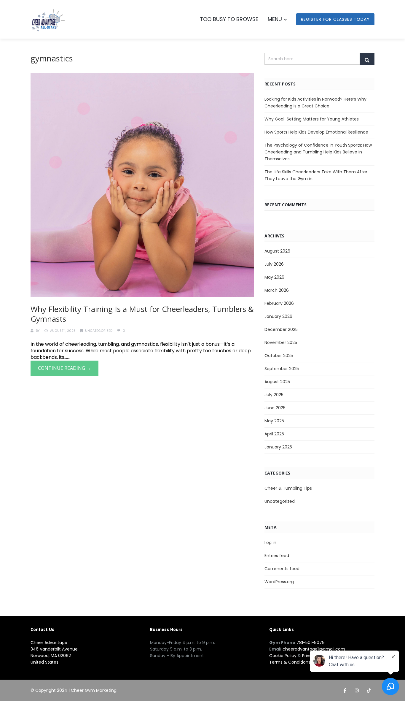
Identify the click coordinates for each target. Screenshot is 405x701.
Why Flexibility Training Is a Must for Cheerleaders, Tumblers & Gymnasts (142, 314)
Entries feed (276, 556)
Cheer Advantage (49, 643)
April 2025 (274, 434)
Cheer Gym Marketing (94, 690)
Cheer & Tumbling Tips (288, 488)
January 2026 (278, 316)
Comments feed (281, 569)
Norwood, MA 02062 (51, 656)
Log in (270, 542)
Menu (275, 19)
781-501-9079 (310, 643)
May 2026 (274, 277)
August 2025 (277, 382)
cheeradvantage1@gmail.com (314, 649)
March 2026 (276, 290)
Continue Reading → (64, 368)
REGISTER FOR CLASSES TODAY (335, 19)
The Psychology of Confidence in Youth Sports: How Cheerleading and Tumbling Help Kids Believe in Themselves (318, 152)
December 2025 (281, 329)
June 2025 (275, 408)
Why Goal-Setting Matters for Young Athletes (311, 119)
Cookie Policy (282, 656)
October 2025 (278, 356)
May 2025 (274, 421)
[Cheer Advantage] (48, 21)
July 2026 (274, 264)
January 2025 (278, 447)
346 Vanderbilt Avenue (54, 649)
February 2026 (279, 303)
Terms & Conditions (289, 662)
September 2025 (281, 369)
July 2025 (273, 395)
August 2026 (277, 251)
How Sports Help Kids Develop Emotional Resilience (316, 132)
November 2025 (280, 342)
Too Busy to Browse (229, 19)
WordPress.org (279, 582)
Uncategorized (98, 330)
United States (44, 662)
